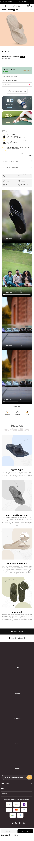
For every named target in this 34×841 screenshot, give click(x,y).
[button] (5, 52)
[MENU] (2, 6)
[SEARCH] (5, 6)
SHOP (2, 788)
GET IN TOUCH (5, 783)
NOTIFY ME (25, 831)
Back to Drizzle (18, 631)
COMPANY (4, 794)
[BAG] (31, 6)
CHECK (30, 84)
